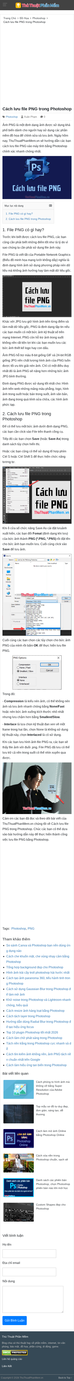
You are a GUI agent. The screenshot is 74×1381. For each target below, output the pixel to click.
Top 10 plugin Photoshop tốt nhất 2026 (32, 1032)
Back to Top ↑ (65, 1377)
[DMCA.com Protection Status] (15, 1352)
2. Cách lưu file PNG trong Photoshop (28, 219)
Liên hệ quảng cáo (12, 1359)
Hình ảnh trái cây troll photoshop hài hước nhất (37, 972)
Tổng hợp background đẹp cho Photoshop (34, 967)
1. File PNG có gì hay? (19, 213)
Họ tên (6, 1244)
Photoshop (12, 116)
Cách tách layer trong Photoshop (28, 1016)
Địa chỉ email (11, 1262)
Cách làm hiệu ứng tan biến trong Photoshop (36, 1065)
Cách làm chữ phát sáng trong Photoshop (34, 1038)
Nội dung (8, 1281)
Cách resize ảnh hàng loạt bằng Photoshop (35, 1010)
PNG (31, 928)
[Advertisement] (37, 64)
